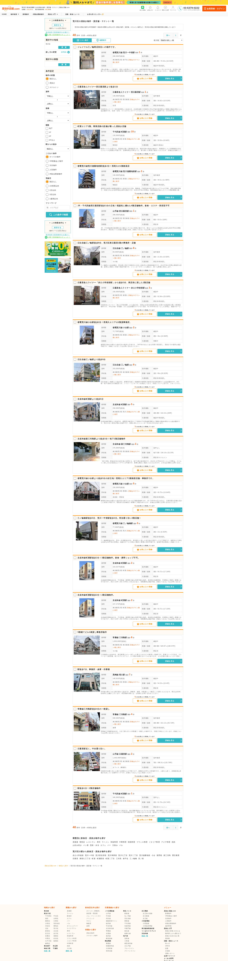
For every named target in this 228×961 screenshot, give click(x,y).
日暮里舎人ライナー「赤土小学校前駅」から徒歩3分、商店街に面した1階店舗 (114, 283)
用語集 (167, 938)
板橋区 (56, 941)
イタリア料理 (154, 842)
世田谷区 (57, 923)
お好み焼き (77, 845)
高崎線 (116, 675)
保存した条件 (165, 10)
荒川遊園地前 (144, 855)
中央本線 (109, 926)
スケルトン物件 (92, 935)
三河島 (118, 858)
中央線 (108, 916)
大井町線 (109, 948)
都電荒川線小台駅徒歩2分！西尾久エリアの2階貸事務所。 (105, 322)
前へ (168, 35)
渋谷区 (47, 926)
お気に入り (150, 10)
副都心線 (127, 933)
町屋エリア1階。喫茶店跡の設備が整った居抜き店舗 (102, 126)
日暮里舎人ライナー (122, 92)
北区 (46, 928)
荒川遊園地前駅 (130, 171)
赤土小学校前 (78, 855)
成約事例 (168, 926)
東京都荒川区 (117, 60)
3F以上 (52, 140)
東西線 (126, 921)
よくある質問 (168, 958)
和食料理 (114, 842)
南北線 (126, 931)
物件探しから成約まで (173, 933)
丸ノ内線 (127, 916)
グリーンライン (130, 951)
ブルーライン (129, 948)
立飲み (115, 845)
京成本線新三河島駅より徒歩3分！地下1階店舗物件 (102, 439)
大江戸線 (127, 946)
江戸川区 (48, 941)
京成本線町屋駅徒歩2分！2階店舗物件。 (96, 595)
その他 (115, 261)
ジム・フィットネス (93, 916)
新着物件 (168, 913)
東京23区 (47, 913)
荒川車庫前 (112, 855)
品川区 (56, 933)
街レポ (167, 943)
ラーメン (105, 842)
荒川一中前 (89, 855)
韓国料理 (131, 842)
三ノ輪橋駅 (128, 523)
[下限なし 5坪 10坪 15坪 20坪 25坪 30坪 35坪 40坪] (58, 113)
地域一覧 (47, 951)
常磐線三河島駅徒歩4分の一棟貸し (94, 709)
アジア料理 (165, 842)
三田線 (126, 941)
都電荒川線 (118, 52)
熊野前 (159, 855)
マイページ (173, 10)
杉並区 (56, 938)
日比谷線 (117, 248)
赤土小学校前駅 (138, 288)
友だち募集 (143, 10)
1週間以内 (54, 199)
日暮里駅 (123, 754)
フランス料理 (142, 842)
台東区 (56, 918)
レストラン (90, 842)
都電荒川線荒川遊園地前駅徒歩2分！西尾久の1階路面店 (104, 166)
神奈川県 (47, 948)
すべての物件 (55, 157)
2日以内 (53, 190)
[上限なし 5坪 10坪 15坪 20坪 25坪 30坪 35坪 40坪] (58, 120)
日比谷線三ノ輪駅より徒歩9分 (92, 359)
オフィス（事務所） (120, 767)
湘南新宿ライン (111, 921)
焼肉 (173, 842)
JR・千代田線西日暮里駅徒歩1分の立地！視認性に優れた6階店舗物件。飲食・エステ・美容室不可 (124, 206)
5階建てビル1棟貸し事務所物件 (92, 632)
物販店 (115, 185)
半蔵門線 (127, 928)
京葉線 (108, 933)
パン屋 (86, 845)
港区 (46, 918)
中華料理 (123, 842)
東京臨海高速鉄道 (148, 928)
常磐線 (116, 637)
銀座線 (126, 913)
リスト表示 (84, 40)
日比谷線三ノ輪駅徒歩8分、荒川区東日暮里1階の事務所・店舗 (107, 243)
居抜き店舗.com (50, 866)
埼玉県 (55, 946)
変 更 (64, 47)
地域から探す (63, 866)
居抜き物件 (90, 933)
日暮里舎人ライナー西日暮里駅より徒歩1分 (98, 87)
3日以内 (53, 194)
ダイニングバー (72, 926)
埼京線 (108, 918)
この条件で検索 (60, 215)
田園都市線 (110, 946)
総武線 (108, 923)
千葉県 (55, 948)
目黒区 (47, 936)
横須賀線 (109, 938)
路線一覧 (145, 936)
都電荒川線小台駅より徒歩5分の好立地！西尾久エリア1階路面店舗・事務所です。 (116, 478)
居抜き (52, 83)
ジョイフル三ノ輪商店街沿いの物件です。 (97, 47)
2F (50, 136)
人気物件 (53, 170)
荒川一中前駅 (129, 52)
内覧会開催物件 (56, 174)
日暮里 (75, 858)
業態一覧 (69, 951)
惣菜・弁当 (94, 845)
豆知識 (167, 951)
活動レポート (170, 953)
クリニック (90, 918)
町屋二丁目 (110, 858)
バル (121, 845)
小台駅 (126, 328)
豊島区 (56, 926)
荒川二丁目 (133, 855)
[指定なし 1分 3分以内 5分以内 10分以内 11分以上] (58, 148)
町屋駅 (124, 132)
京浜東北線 (110, 928)
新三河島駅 (126, 444)
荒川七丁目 (122, 855)
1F (50, 132)
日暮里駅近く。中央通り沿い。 (92, 749)
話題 (166, 948)
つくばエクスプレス (149, 931)
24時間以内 (54, 186)
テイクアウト (71, 928)
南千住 (125, 858)
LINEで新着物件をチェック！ (59, 35)
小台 (153, 855)
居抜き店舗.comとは (172, 931)
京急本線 (145, 933)
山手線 (116, 211)
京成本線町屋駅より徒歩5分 (91, 399)
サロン (88, 921)
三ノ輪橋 (133, 858)
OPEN (167, 946)
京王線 (145, 918)
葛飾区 (56, 936)
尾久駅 (122, 675)
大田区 (47, 923)
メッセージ (158, 10)
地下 (51, 128)
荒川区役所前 (100, 855)
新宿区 (47, 931)
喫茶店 (115, 145)
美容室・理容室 (118, 497)
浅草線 (126, 938)
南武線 (108, 936)
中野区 (47, 938)
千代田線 (117, 132)
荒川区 (56, 928)
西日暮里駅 (136, 92)
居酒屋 (75, 842)
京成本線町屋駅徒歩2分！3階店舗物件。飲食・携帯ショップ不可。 (109, 558)
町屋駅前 (100, 858)
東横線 (108, 943)
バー (109, 845)
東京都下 (47, 946)
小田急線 (146, 923)
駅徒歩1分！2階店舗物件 (89, 788)
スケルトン (54, 87)
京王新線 (146, 916)
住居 (114, 105)
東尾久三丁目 (85, 858)
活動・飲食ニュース (171, 941)
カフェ (103, 845)
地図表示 (103, 40)
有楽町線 (127, 926)
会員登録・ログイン (216, 9)
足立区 (47, 933)
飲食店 (69, 916)
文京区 (56, 931)
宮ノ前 (141, 858)
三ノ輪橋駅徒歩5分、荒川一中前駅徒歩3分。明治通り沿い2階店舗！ (109, 518)
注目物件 (53, 165)
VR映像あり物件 (56, 161)
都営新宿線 (128, 943)
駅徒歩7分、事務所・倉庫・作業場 (94, 669)
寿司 (99, 842)
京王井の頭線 (147, 913)
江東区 (56, 921)
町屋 (93, 858)
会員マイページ (169, 956)
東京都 (46, 911)
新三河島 (167, 855)
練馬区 (47, 943)
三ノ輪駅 (125, 248)
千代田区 (48, 916)
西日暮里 (176, 855)
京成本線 (117, 404)
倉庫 (114, 728)
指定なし (53, 79)
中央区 (56, 916)
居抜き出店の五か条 (172, 936)
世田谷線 (109, 951)
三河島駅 (123, 637)
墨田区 (47, 921)
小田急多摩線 (147, 926)
